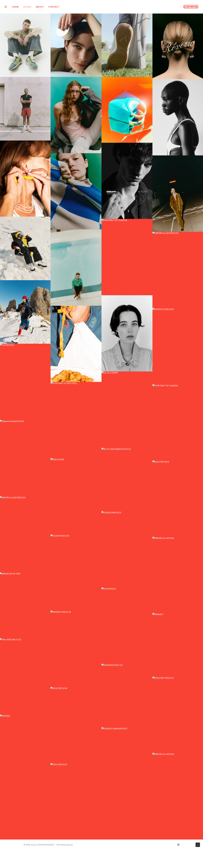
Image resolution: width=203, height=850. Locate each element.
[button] (6, 7)
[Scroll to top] (198, 844)
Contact (53, 6)
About (40, 6)
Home (15, 6)
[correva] (190, 7)
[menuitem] (16, 7)
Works (27, 6)
